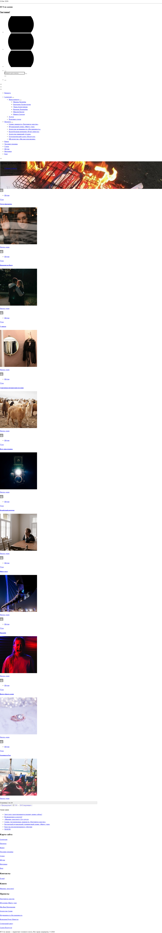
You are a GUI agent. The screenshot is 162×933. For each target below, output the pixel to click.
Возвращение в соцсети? (13, 817)
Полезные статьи (15, 119)
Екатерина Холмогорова (22, 104)
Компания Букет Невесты (9, 919)
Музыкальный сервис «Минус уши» (22, 127)
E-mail (2, 878)
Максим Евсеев (18, 112)
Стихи (6, 146)
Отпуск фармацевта (6, 204)
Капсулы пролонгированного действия (18, 827)
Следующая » (27, 805)
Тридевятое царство (7, 899)
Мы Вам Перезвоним (7, 907)
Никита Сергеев (19, 114)
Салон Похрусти (6, 927)
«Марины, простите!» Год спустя (16, 819)
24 (21, 805)
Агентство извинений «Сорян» (20, 134)
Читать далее (4, 247)
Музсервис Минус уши (8, 903)
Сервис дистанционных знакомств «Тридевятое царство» (25, 822)
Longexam (8, 97)
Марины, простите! (7, 888)
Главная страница (10, 168)
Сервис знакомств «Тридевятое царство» (23, 124)
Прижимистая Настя (6, 265)
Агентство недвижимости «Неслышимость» (25, 129)
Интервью (8, 151)
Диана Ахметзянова (20, 107)
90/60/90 (7, 829)
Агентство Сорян (6, 911)
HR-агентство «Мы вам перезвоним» (22, 139)
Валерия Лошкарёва (20, 109)
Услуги (11, 117)
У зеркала (3, 326)
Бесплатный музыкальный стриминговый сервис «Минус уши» (27, 824)
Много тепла (4, 571)
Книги (6, 141)
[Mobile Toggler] (13, 97)
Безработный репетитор (7, 510)
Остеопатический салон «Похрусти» (22, 136)
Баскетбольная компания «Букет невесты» (24, 131)
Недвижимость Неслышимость (11, 915)
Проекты (7, 122)
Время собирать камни (7, 694)
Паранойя (3, 633)
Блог (6, 154)
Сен (2, 199)
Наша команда (14, 99)
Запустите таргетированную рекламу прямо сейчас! (23, 814)
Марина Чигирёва (19, 102)
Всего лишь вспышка (6, 449)
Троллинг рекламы (11, 144)
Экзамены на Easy (5, 755)
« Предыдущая (5, 805)
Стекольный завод (6, 923)
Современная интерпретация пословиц (12, 388)
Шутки (6, 149)
